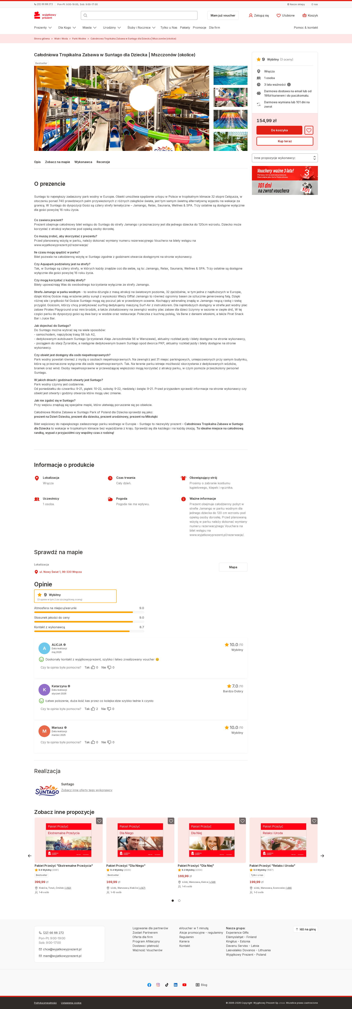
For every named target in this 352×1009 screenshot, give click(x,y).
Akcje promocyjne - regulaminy (201, 932)
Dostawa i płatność (146, 946)
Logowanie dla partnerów (150, 928)
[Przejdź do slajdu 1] (172, 900)
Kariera (184, 941)
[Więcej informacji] (289, 84)
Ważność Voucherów (147, 950)
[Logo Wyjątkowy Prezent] (47, 16)
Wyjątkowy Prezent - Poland (246, 954)
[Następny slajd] (322, 855)
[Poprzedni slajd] (29, 855)
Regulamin (186, 937)
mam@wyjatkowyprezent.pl (62, 956)
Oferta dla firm (143, 937)
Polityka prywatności (45, 1002)
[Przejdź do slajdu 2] (179, 900)
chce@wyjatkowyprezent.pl (62, 949)
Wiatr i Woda (61, 38)
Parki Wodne (79, 38)
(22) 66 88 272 (53, 933)
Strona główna (42, 38)
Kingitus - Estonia (238, 941)
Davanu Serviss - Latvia (242, 946)
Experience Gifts (237, 932)
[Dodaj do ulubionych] (309, 130)
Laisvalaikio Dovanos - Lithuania (248, 950)
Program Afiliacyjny (146, 941)
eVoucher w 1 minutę (193, 928)
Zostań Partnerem (145, 932)
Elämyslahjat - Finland (241, 937)
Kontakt (184, 946)
